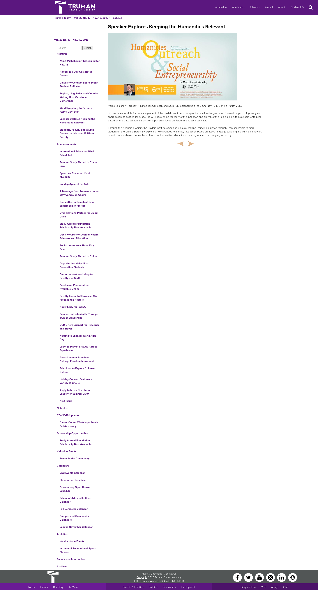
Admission (221, 7)
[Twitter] (248, 577)
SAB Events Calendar (72, 472)
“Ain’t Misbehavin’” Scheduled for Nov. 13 (80, 62)
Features (117, 18)
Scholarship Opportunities (72, 433)
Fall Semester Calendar (74, 509)
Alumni (269, 7)
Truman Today (62, 18)
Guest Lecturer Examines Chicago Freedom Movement (77, 359)
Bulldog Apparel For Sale (74, 184)
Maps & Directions (152, 573)
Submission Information (71, 559)
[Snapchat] (292, 577)
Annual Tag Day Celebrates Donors (76, 73)
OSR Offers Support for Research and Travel (79, 326)
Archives (62, 566)
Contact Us (170, 573)
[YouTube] (259, 577)
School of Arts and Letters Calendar (75, 500)
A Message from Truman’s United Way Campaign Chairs (79, 193)
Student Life (297, 7)
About (281, 7)
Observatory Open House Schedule (75, 489)
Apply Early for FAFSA (73, 307)
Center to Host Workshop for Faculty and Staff (76, 276)
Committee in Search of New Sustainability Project (77, 204)
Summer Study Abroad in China (78, 256)
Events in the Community (74, 458)
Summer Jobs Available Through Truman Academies (79, 316)
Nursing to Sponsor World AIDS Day (78, 337)
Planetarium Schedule (73, 480)
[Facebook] (237, 577)
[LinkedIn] (281, 577)
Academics (238, 7)
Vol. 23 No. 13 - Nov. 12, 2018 (91, 18)
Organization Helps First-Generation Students (74, 265)
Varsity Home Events (72, 541)
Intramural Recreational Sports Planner (78, 550)
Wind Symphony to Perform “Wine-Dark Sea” (76, 110)
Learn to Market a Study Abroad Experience (78, 348)
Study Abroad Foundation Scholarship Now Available (75, 225)
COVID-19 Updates (68, 415)
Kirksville (166, 581)
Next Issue (66, 401)
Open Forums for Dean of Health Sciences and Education (79, 236)
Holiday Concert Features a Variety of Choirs (76, 381)
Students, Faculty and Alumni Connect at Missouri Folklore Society (77, 133)
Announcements (66, 144)
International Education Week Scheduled (77, 153)
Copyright (142, 577)
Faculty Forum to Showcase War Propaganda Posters (79, 298)
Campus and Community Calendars (74, 518)
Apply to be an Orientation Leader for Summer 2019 (75, 392)
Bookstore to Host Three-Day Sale (77, 247)
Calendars (63, 465)
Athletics (254, 7)
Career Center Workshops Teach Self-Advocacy (79, 424)
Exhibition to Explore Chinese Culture (77, 370)
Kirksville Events (66, 451)
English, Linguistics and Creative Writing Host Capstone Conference (79, 97)
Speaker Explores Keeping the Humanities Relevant (77, 120)
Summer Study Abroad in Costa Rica (78, 164)
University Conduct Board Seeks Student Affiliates (79, 84)
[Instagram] (270, 577)
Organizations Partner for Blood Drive (79, 214)
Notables (62, 408)
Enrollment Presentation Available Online (74, 287)
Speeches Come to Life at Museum (75, 175)
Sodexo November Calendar (76, 527)
